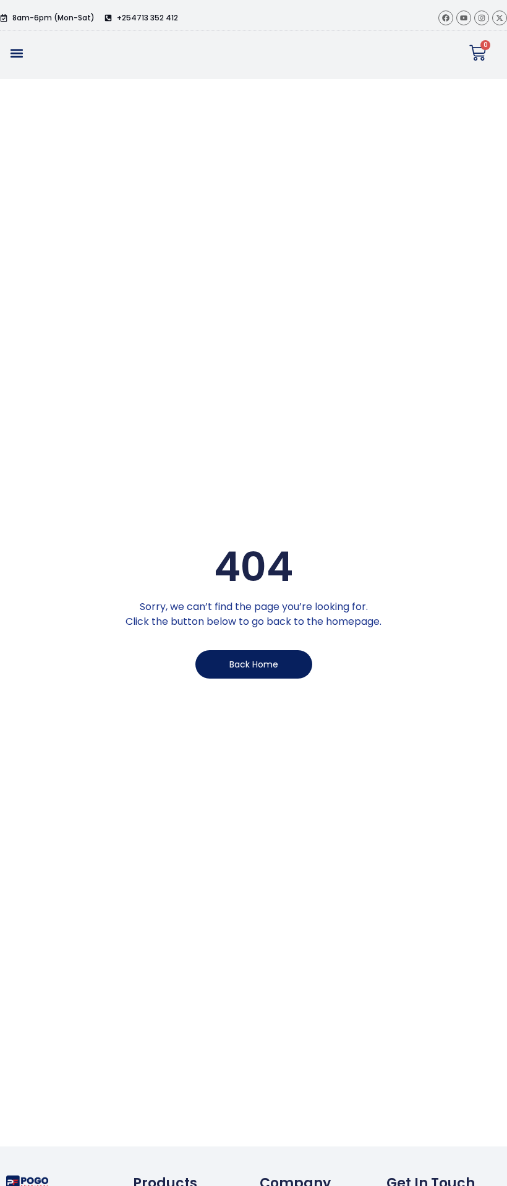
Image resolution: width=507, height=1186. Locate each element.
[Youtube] (463, 18)
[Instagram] (481, 18)
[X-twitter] (499, 18)
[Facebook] (445, 18)
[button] (16, 53)
